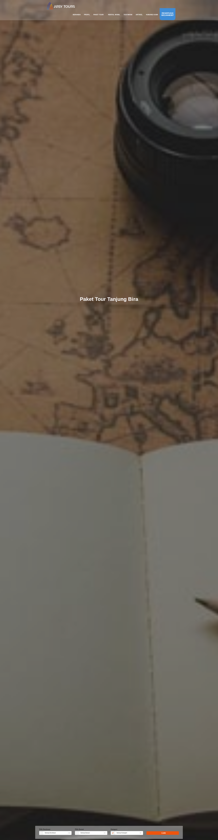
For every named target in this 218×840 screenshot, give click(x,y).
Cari (163, 833)
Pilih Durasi (79, 829)
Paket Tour (98, 15)
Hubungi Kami (152, 15)
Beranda (77, 15)
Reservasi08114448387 (167, 14)
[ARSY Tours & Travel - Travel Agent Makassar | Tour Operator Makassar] (60, 5)
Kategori (114, 829)
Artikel (139, 15)
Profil (87, 15)
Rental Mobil (114, 15)
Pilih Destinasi (44, 829)
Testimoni (128, 15)
